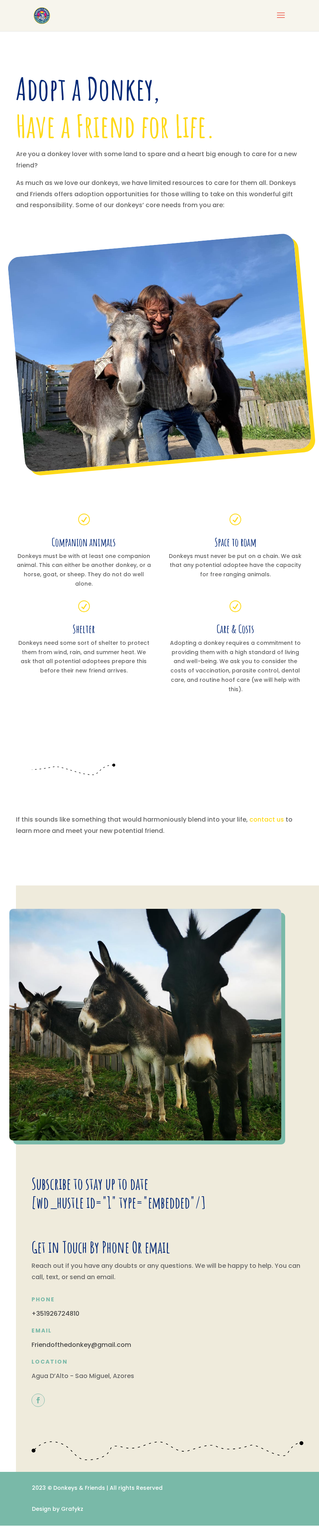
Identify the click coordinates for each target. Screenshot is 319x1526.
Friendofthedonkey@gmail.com (81, 1344)
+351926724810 (55, 1313)
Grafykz (72, 1509)
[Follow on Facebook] (38, 1400)
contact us (266, 819)
